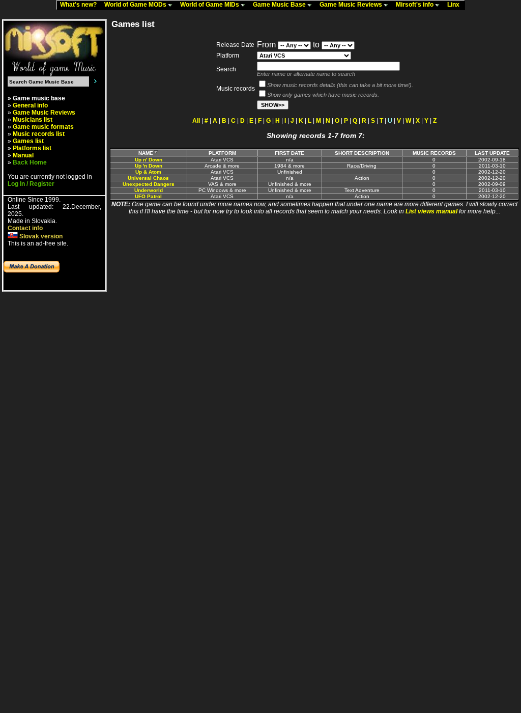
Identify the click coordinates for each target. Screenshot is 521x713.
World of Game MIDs (210, 4)
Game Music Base (280, 4)
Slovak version (40, 236)
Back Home (30, 162)
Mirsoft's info (415, 4)
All (196, 120)
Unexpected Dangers (149, 184)
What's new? (80, 4)
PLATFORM (222, 153)
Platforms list (32, 148)
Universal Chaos (148, 178)
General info (30, 105)
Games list (28, 141)
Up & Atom (148, 172)
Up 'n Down (148, 166)
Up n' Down (148, 159)
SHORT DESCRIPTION (362, 153)
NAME (145, 153)
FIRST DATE (289, 153)
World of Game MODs (136, 4)
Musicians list (32, 119)
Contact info (25, 228)
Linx (455, 4)
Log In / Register (31, 183)
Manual (23, 155)
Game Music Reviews (352, 4)
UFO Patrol (148, 196)
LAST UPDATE (492, 153)
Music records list (39, 134)
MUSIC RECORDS (434, 153)
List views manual (431, 211)
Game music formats (43, 126)
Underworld (148, 190)
